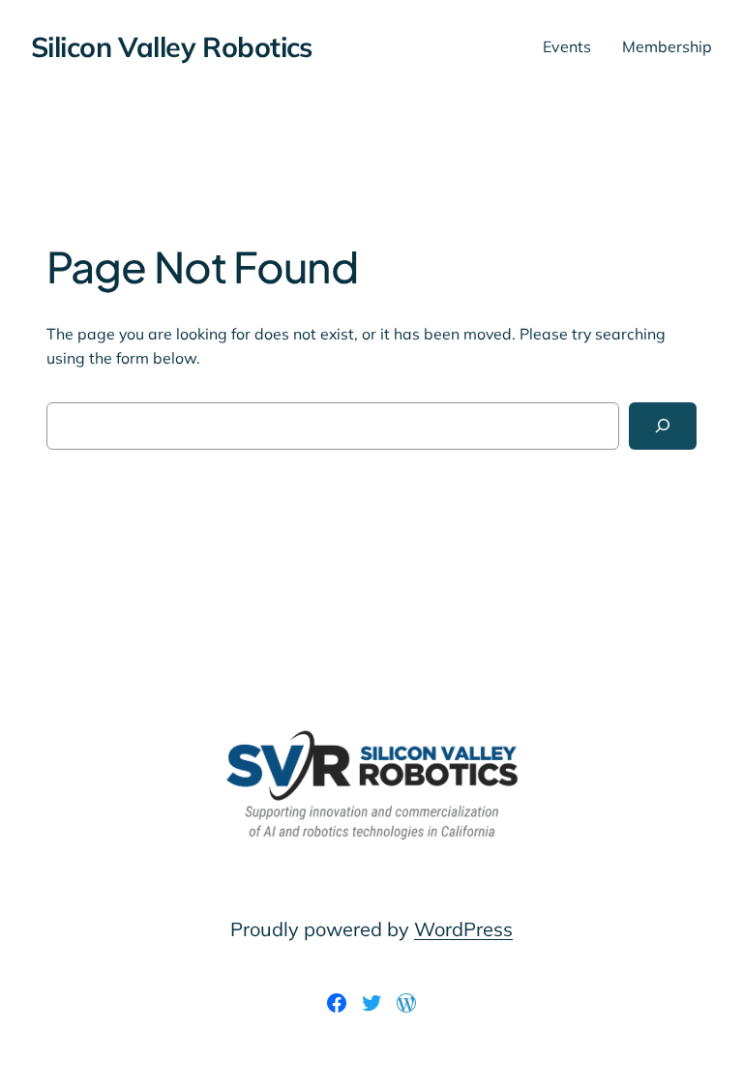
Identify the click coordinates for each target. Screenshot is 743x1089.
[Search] (663, 426)
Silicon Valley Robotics (171, 46)
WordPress (463, 929)
